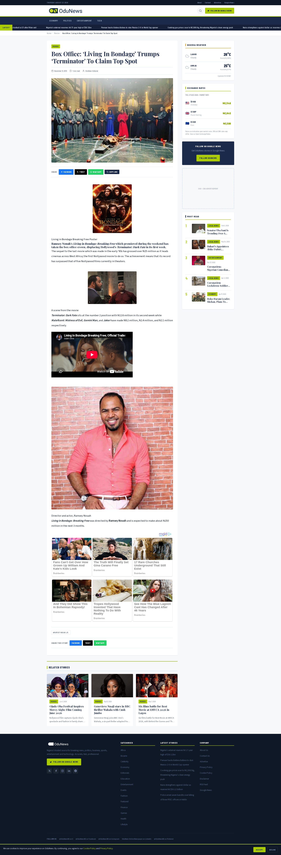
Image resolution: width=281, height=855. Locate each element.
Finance (124, 807)
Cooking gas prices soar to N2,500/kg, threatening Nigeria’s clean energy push (146, 27)
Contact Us (205, 755)
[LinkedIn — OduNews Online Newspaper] (69, 770)
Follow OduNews (208, 158)
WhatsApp (97, 172)
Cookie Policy (206, 772)
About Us (204, 750)
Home (49, 33)
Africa (123, 750)
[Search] (200, 11)
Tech (99, 20)
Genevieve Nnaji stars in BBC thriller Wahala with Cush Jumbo (112, 710)
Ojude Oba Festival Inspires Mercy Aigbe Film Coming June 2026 (66, 710)
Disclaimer (204, 778)
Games (124, 813)
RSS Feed (204, 784)
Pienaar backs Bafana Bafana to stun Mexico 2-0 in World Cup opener (75, 27)
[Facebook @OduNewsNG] (56, 770)
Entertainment (84, 20)
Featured (124, 801)
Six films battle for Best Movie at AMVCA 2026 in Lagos (154, 710)
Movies (57, 33)
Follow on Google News (221, 10)
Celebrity (124, 761)
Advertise (217, 2)
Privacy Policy (206, 767)
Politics (67, 20)
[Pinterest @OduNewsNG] (75, 770)
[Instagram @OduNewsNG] (62, 770)
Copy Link (113, 172)
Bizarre (124, 755)
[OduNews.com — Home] (65, 11)
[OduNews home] (81, 744)
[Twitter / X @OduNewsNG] (49, 770)
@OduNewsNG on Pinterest (164, 839)
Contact (208, 2)
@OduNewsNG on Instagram (108, 839)
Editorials (125, 772)
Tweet (82, 172)
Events (123, 790)
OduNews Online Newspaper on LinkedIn (136, 839)
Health (123, 818)
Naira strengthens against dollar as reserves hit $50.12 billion (214, 27)
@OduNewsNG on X (66, 839)
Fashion (124, 795)
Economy (53, 20)
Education (125, 778)
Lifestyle (124, 824)
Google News (229, 2)
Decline (272, 850)
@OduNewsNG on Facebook (86, 839)
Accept (259, 850)
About (199, 2)
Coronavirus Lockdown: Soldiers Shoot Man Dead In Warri (218, 287)
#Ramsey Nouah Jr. (61, 632)
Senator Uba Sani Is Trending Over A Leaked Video (217, 233)
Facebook (67, 172)
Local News (213, 226)
